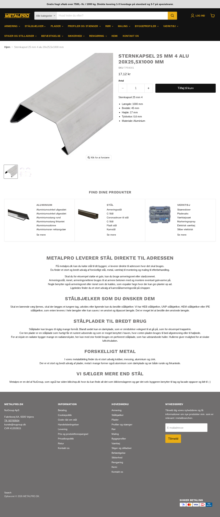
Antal (121, 80)
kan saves (93, 310)
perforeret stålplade (124, 336)
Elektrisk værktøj (186, 225)
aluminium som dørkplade (129, 363)
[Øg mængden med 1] (149, 88)
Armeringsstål (114, 209)
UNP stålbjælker (170, 306)
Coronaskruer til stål (118, 217)
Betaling (62, 410)
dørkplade (107, 329)
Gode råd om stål (67, 419)
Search (7, 492)
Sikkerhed (75, 36)
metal (110, 269)
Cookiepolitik (65, 415)
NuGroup (38, 381)
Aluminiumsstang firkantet (50, 221)
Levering (62, 429)
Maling (123, 26)
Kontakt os (131, 36)
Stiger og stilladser (19, 36)
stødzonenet (148, 276)
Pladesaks (182, 213)
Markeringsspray (186, 221)
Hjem (7, 47)
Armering (11, 26)
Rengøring (97, 36)
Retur (61, 443)
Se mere (41, 234)
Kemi (115, 36)
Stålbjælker (34, 26)
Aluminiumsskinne (46, 225)
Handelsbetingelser (68, 424)
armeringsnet (127, 276)
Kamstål (111, 229)
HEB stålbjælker (151, 306)
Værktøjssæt (184, 217)
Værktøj (169, 26)
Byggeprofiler (146, 26)
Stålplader (34, 329)
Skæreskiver (184, 209)
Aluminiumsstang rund (48, 217)
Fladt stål (112, 225)
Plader (56, 26)
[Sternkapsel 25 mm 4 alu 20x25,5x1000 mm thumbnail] (11, 171)
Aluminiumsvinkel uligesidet (51, 209)
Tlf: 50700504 (11, 420)
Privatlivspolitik (66, 438)
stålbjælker (127, 306)
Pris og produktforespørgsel (73, 434)
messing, (129, 359)
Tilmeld (173, 438)
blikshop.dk (74, 381)
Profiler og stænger (83, 26)
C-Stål (110, 213)
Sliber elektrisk (185, 229)
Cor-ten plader (27, 332)
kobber (119, 359)
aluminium (140, 359)
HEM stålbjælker (190, 306)
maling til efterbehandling (155, 269)
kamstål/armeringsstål (123, 287)
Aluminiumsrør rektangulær (51, 229)
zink (153, 359)
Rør (108, 26)
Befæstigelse (51, 36)
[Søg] (172, 16)
